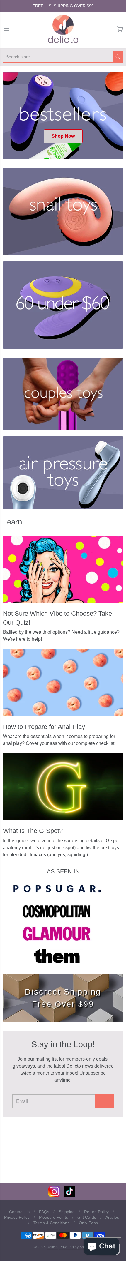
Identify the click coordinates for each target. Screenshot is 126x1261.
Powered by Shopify (75, 1247)
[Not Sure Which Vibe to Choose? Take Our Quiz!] (63, 569)
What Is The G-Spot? (33, 830)
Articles (112, 1217)
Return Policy (96, 1211)
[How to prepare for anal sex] (63, 682)
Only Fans (88, 1223)
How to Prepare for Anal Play (44, 726)
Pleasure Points (53, 1217)
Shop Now (63, 136)
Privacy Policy (17, 1217)
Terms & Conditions (51, 1223)
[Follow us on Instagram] (54, 1195)
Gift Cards (86, 1217)
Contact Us (19, 1211)
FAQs (44, 1211)
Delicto (52, 1247)
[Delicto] (63, 29)
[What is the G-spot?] (63, 786)
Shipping (67, 1211)
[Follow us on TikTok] (69, 1195)
